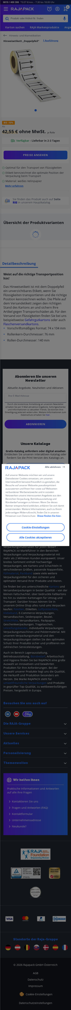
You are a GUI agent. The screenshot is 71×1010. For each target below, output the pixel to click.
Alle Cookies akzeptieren (35, 537)
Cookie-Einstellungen (35, 527)
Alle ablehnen (53, 466)
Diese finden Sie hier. (49, 515)
